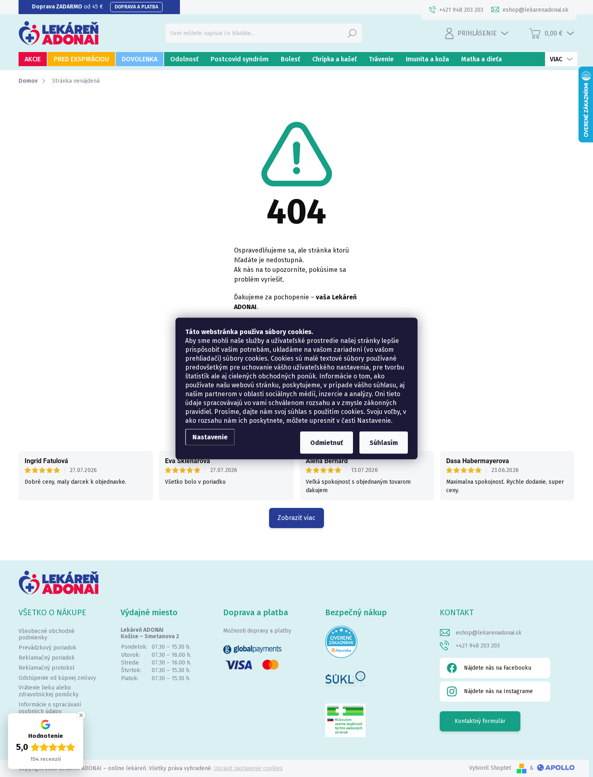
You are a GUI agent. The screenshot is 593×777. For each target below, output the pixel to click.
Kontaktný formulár (480, 721)
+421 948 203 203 (478, 645)
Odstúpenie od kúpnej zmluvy (57, 678)
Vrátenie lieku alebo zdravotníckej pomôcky (49, 691)
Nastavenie (210, 437)
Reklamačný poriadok (47, 657)
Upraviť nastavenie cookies (248, 768)
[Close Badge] (81, 715)
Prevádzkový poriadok (47, 647)
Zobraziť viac (296, 518)
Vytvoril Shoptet (490, 767)
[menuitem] (33, 59)
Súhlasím (384, 443)
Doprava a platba (136, 7)
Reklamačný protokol (47, 667)
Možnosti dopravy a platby (257, 630)
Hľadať (352, 32)
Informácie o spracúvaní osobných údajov (50, 708)
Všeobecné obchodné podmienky (47, 634)
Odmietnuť (326, 443)
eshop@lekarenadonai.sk (489, 632)
